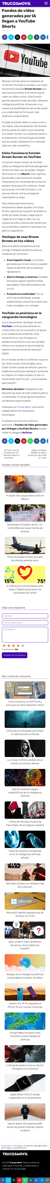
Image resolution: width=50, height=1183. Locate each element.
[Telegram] (42, 1180)
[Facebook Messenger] (11, 37)
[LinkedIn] (43, 37)
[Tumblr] (36, 37)
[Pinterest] (24, 37)
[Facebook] (4, 37)
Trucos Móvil (24, 407)
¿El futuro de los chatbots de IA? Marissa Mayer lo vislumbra (12, 454)
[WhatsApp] (30, 37)
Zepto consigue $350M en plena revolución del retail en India (37, 454)
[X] (17, 37)
